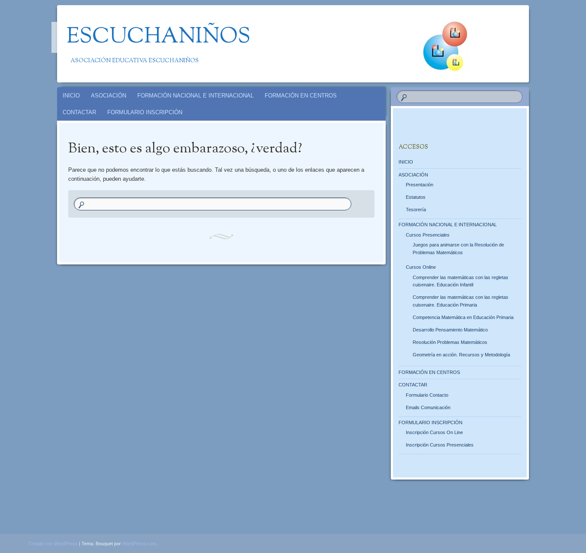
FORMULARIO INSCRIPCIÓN (144, 112)
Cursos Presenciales (428, 234)
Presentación (419, 184)
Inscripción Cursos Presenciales (440, 444)
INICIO (71, 95)
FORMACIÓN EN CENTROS (301, 95)
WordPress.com (139, 543)
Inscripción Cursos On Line (434, 432)
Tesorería (416, 209)
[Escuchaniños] (291, 43)
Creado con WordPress (53, 543)
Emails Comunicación (428, 407)
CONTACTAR (79, 112)
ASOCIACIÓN (108, 95)
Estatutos (416, 197)
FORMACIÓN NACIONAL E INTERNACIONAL (195, 95)
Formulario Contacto (427, 395)
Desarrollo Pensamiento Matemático (450, 329)
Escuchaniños (158, 37)
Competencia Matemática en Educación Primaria (463, 317)
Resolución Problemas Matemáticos (450, 342)
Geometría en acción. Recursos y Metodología (461, 354)
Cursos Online (421, 267)
